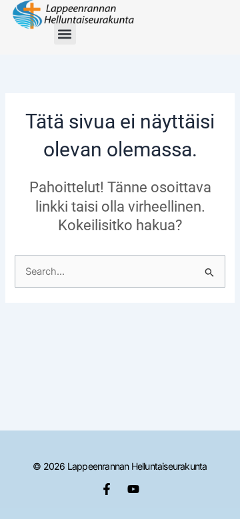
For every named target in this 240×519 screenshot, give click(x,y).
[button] (65, 34)
